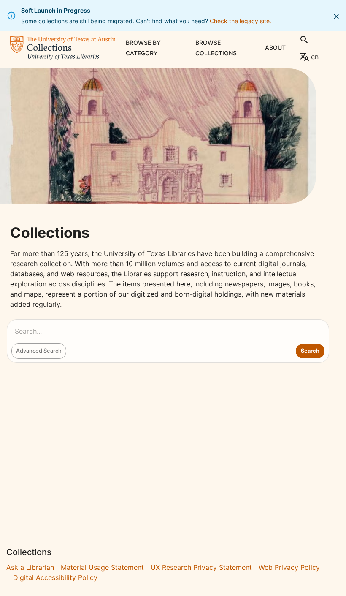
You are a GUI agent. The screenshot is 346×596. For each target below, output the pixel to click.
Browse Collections (216, 48)
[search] (304, 39)
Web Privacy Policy (289, 567)
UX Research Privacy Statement (201, 567)
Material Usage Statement (102, 567)
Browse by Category (143, 48)
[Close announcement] (336, 16)
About (275, 47)
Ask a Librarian (30, 567)
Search (310, 351)
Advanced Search (39, 351)
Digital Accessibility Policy (55, 577)
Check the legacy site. (240, 20)
